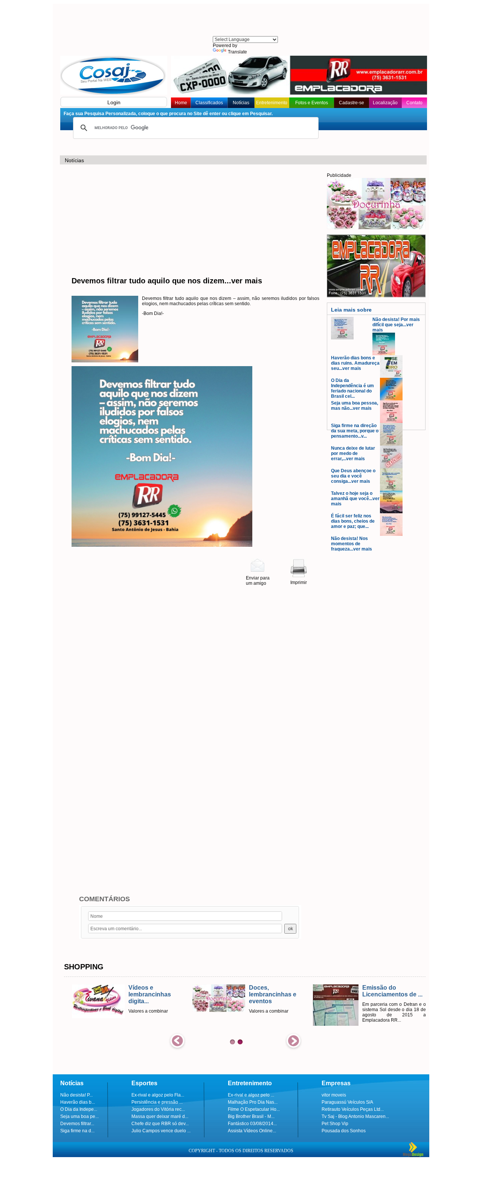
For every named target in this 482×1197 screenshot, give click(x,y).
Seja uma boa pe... (79, 1116)
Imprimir (298, 582)
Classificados (209, 102)
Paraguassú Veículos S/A (347, 1102)
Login (113, 102)
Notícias (241, 102)
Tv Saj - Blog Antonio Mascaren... (355, 1116)
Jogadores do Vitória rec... (158, 1109)
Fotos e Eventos (311, 102)
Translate (237, 52)
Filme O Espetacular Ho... (254, 1109)
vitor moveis (334, 1095)
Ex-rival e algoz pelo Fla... (157, 1095)
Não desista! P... (76, 1095)
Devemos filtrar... (77, 1123)
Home (181, 102)
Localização (385, 102)
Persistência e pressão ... (157, 1102)
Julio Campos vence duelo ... (161, 1130)
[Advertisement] (244, 21)
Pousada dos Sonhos (344, 1130)
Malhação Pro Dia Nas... (253, 1102)
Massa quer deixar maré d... (159, 1116)
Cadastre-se (351, 102)
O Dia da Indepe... (78, 1109)
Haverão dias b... (77, 1102)
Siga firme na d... (77, 1130)
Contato (414, 102)
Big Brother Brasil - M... (251, 1116)
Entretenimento (271, 102)
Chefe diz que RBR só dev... (160, 1123)
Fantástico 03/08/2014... (252, 1123)
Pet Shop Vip (335, 1123)
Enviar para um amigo (258, 580)
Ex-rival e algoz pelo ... (251, 1095)
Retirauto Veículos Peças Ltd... (353, 1109)
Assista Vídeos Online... (252, 1130)
